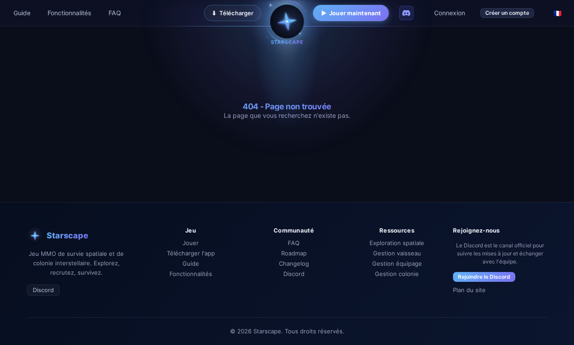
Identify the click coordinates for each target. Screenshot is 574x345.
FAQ (115, 13)
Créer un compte (507, 12)
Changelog (294, 264)
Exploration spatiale (397, 243)
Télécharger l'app (191, 253)
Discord (43, 289)
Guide (21, 13)
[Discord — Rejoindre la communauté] (406, 13)
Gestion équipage (397, 264)
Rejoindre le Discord (484, 276)
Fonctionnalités (69, 13)
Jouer (191, 243)
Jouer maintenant (351, 13)
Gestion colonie (397, 274)
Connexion (449, 13)
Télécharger (232, 13)
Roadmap (294, 253)
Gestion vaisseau (397, 253)
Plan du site (469, 290)
